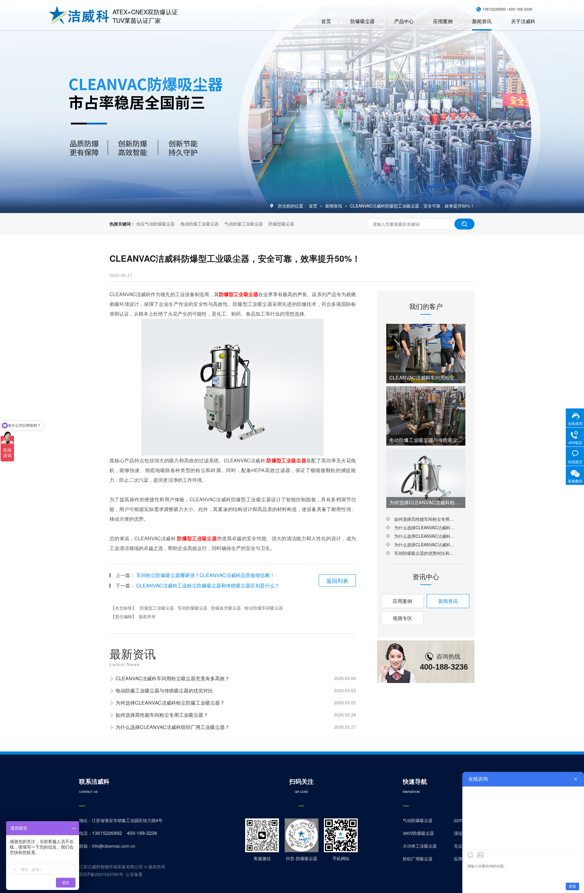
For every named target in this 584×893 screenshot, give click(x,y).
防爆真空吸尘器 (226, 608)
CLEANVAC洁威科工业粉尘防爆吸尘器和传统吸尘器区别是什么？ (208, 585)
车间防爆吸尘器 (192, 608)
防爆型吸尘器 (281, 224)
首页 (326, 21)
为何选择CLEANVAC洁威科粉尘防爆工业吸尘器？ (170, 702)
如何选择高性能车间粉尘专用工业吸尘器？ (162, 714)
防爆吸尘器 (362, 21)
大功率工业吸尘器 (420, 846)
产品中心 (404, 21)
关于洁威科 (523, 21)
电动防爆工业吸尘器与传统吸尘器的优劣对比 (164, 690)
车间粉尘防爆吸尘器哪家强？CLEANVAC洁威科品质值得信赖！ (205, 575)
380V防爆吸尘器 (418, 833)
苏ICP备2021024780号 (101, 874)
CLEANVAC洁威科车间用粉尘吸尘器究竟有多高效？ (173, 678)
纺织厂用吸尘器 (418, 859)
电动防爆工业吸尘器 (199, 224)
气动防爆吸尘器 (418, 820)
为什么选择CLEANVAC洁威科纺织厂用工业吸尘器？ (173, 726)
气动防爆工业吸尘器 (243, 224)
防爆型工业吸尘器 (157, 608)
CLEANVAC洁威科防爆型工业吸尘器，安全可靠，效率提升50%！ (412, 206)
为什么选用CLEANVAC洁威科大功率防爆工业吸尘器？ (425, 536)
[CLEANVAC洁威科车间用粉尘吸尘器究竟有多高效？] (425, 353)
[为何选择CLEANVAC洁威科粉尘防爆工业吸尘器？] (425, 478)
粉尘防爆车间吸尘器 (264, 608)
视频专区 (402, 618)
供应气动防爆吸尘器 (155, 224)
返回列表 (337, 580)
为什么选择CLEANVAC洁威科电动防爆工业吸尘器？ (425, 544)
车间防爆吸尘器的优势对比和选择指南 (425, 553)
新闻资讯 (482, 21)
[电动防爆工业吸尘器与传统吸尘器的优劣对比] (425, 416)
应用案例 (443, 21)
